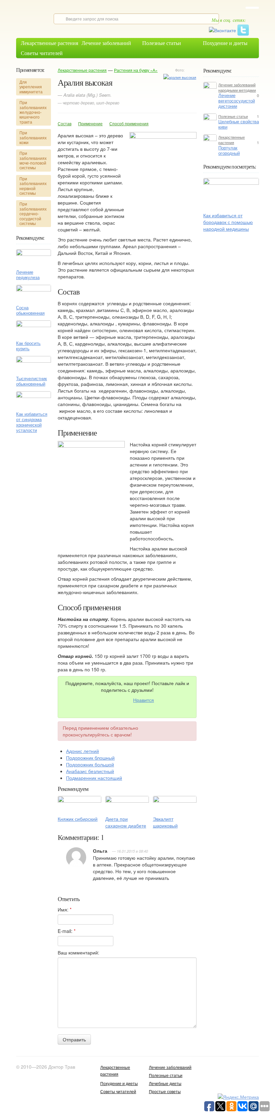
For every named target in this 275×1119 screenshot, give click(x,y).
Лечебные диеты (165, 1083)
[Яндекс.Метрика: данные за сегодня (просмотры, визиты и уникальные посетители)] (238, 1096)
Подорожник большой (90, 764)
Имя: (64, 909)
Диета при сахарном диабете (125, 822)
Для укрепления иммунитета (31, 86)
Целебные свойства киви (238, 124)
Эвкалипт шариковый (165, 822)
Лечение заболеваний (106, 42)
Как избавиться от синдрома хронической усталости (31, 422)
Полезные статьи (161, 42)
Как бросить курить (28, 346)
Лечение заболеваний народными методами (237, 87)
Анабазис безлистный (90, 771)
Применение (90, 123)
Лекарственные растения (49, 42)
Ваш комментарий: (78, 952)
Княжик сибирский (78, 818)
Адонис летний (82, 751)
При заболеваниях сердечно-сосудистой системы (33, 213)
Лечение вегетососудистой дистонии (236, 100)
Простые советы (165, 1091)
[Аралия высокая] (179, 76)
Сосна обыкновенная (30, 310)
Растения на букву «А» (136, 70)
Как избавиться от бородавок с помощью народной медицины (228, 222)
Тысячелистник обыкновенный (31, 381)
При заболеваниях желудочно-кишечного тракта (33, 112)
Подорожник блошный (90, 757)
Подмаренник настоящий (94, 777)
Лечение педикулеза (28, 274)
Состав (64, 123)
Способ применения (129, 123)
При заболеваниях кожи (33, 137)
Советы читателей (42, 52)
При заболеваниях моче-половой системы (33, 160)
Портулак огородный (229, 150)
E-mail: (66, 931)
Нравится (143, 700)
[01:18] (231, 193)
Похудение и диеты (225, 42)
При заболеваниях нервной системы (33, 186)
